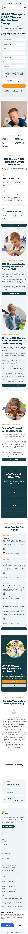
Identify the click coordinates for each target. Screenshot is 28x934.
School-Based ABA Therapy (9, 865)
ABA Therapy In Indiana (8, 884)
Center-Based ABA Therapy (9, 867)
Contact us (14, 681)
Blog (3, 839)
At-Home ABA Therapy (7, 870)
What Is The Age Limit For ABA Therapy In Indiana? (12, 907)
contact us (17, 381)
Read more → (14, 750)
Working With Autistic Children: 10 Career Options (12, 898)
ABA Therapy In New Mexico (9, 886)
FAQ (14, 685)
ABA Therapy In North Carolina (10, 879)
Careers (4, 841)
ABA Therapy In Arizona (8, 881)
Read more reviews (14, 628)
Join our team (14, 459)
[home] (4, 7)
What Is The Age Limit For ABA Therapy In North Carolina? (12, 903)
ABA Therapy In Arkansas (8, 891)
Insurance (4, 856)
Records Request (6, 853)
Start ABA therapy (14, 225)
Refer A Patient (5, 851)
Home (3, 834)
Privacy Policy (5, 858)
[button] (24, 7)
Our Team (4, 836)
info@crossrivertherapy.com (13, 784)
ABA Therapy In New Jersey (9, 889)
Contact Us (4, 844)
